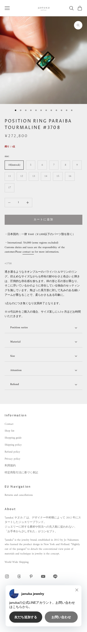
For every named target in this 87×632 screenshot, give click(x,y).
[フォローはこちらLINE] (55, 576)
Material (15, 341)
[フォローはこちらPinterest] (31, 576)
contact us (28, 252)
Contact (9, 424)
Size (12, 356)
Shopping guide (13, 438)
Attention (16, 370)
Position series (19, 327)
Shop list (9, 430)
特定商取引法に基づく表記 (21, 472)
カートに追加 (43, 219)
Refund (14, 384)
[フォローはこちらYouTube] (43, 576)
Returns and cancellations (19, 495)
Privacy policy (12, 459)
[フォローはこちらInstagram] (7, 576)
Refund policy (12, 452)
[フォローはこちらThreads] (19, 576)
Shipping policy (13, 445)
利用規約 (10, 465)
